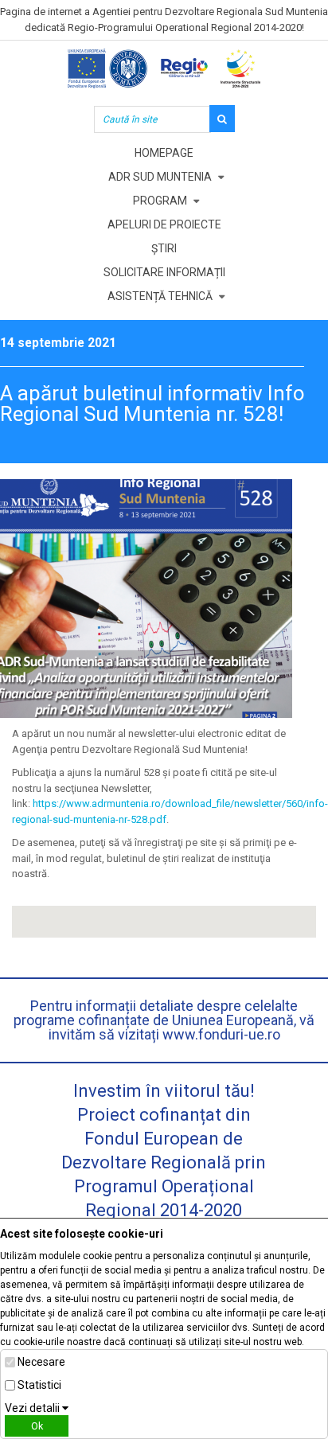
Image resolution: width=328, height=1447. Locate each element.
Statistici (39, 1385)
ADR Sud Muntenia (160, 176)
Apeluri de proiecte (164, 224)
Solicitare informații (164, 272)
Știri (164, 248)
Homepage (164, 152)
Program (160, 200)
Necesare (41, 1361)
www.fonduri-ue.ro (221, 1034)
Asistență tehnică (160, 296)
